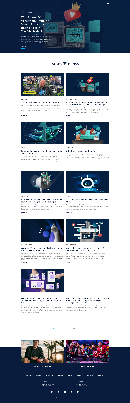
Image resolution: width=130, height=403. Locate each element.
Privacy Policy (101, 375)
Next (74, 328)
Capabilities (28, 375)
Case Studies (49, 375)
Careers (69, 375)
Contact (79, 375)
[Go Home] (23, 3)
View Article (24, 47)
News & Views (89, 375)
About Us (60, 375)
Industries (38, 375)
